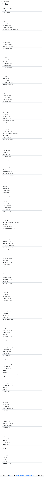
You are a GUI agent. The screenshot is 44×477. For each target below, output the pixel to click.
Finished (16, 1)
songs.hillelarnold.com (5, 1)
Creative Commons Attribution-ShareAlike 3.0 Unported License (26, 475)
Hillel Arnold (11, 475)
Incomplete (12, 1)
